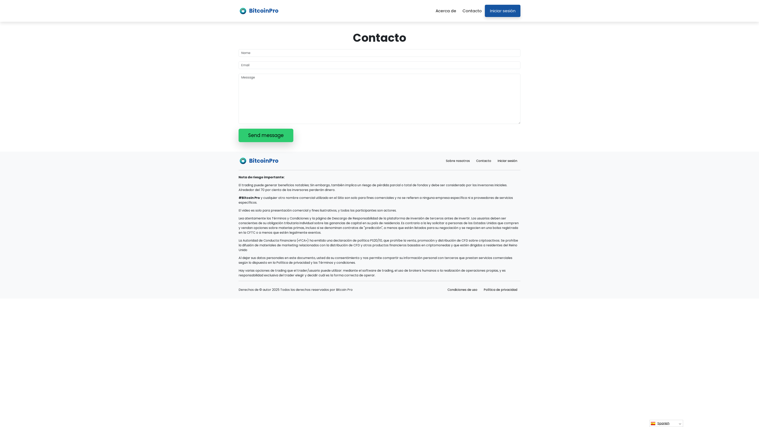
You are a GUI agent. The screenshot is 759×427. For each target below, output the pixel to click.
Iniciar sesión (502, 11)
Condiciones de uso (462, 289)
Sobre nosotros (458, 161)
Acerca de (446, 11)
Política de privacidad (500, 289)
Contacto (472, 11)
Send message (266, 135)
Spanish (663, 423)
